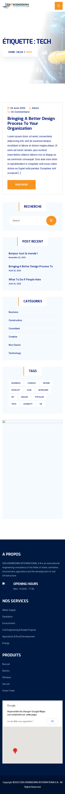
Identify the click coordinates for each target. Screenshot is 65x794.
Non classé (15, 345)
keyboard (43, 390)
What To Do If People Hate (25, 279)
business (16, 383)
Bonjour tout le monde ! (23, 253)
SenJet (6, 684)
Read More (21, 184)
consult (32, 383)
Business (13, 312)
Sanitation (7, 616)
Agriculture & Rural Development (18, 636)
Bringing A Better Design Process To (31, 266)
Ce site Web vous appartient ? (20, 721)
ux (41, 404)
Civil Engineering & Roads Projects (19, 630)
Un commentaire (20, 111)
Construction (15, 320)
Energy (5, 643)
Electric (6, 671)
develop (16, 390)
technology (15, 353)
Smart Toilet (8, 690)
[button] (15, 751)
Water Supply (9, 610)
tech (14, 404)
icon (29, 390)
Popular (39, 397)
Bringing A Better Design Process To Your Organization (31, 123)
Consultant (14, 328)
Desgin (46, 383)
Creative (13, 337)
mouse (24, 397)
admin (35, 108)
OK (52, 721)
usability (27, 404)
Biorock (6, 664)
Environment (8, 623)
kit (13, 397)
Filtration (6, 677)
